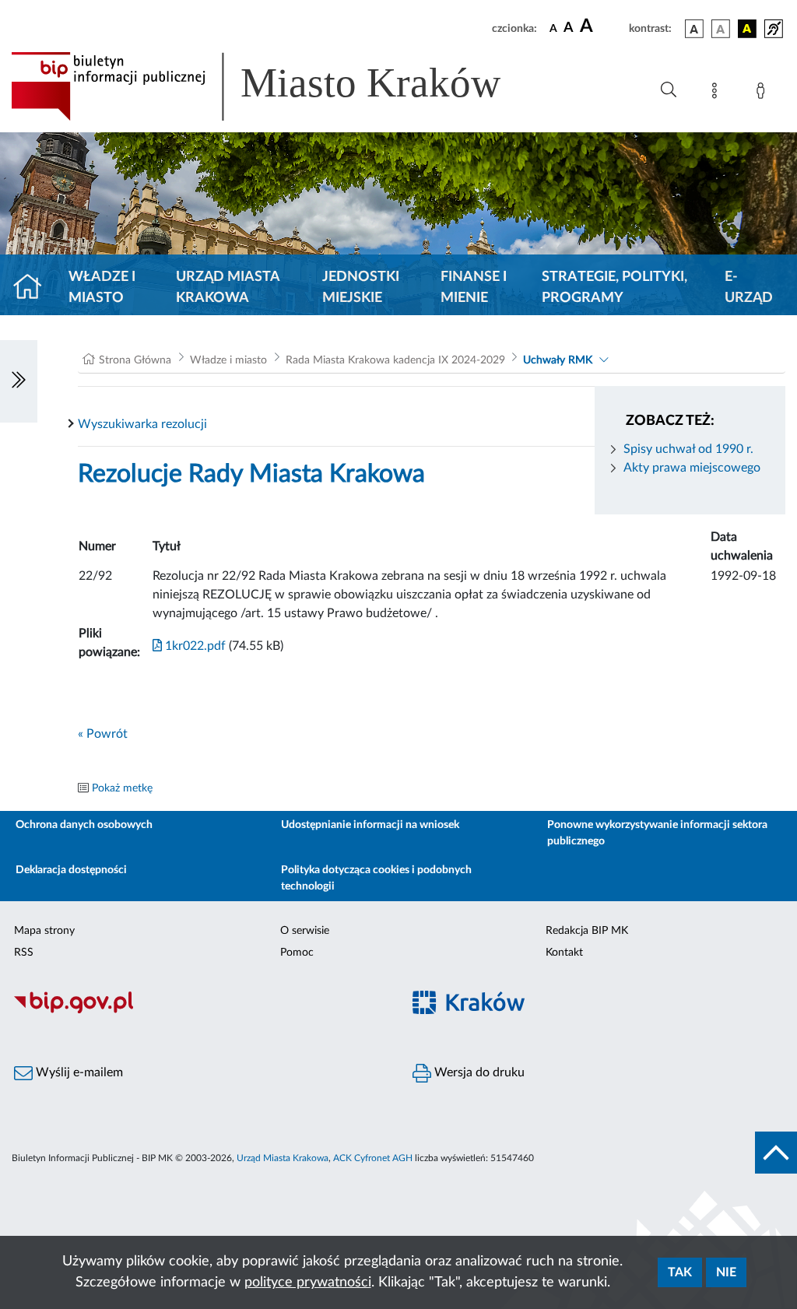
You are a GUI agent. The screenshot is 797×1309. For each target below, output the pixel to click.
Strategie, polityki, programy (614, 287)
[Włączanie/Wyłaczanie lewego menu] (18, 381)
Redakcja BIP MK (587, 930)
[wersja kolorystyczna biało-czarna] (720, 28)
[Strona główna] (34, 288)
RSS (23, 952)
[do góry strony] (776, 1153)
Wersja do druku (478, 1072)
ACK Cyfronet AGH (373, 1158)
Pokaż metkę (122, 788)
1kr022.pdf (194, 646)
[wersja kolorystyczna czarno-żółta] (747, 28)
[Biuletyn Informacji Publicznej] (199, 1011)
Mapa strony (44, 930)
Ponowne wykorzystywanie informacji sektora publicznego (657, 833)
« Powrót (103, 734)
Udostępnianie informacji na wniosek (370, 824)
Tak (680, 1272)
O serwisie (304, 930)
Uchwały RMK (557, 360)
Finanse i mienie (474, 287)
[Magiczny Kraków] (597, 1012)
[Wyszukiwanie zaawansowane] (668, 90)
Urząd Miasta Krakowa (227, 287)
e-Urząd (749, 287)
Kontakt (564, 952)
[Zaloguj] (764, 93)
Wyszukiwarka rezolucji (142, 424)
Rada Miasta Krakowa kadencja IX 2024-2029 (395, 360)
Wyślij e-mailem (78, 1072)
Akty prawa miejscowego (691, 467)
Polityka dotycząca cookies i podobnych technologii (376, 878)
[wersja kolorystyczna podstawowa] (694, 28)
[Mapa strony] (717, 93)
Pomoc (297, 952)
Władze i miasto (101, 287)
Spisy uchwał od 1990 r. (688, 449)
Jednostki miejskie (360, 287)
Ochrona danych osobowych (84, 824)
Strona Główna (135, 360)
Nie (726, 1272)
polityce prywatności (307, 1283)
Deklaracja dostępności (71, 870)
